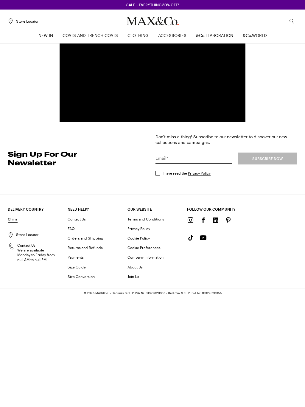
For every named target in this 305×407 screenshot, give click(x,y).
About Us (135, 267)
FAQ (71, 228)
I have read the (187, 173)
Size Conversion (81, 276)
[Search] (292, 21)
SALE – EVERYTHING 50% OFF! (152, 5)
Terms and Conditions (145, 219)
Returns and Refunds (85, 248)
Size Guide (77, 267)
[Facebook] (203, 220)
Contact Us (77, 219)
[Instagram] (190, 220)
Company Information (145, 257)
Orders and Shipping (85, 238)
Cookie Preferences (144, 248)
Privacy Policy (199, 173)
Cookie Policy (138, 238)
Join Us (133, 276)
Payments (76, 257)
